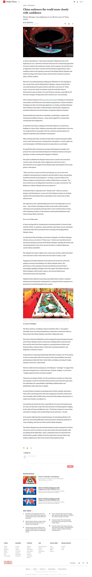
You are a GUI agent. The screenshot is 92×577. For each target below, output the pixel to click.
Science (5, 552)
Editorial (28, 546)
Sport (62, 549)
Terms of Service (62, 569)
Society (5, 548)
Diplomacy (6, 549)
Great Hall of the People (49, 100)
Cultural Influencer (42, 546)
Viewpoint (29, 554)
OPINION (29, 543)
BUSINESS (18, 543)
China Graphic (7, 556)
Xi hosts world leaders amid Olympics (48, 476)
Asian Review (30, 551)
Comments (17, 551)
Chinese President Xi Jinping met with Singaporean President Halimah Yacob (48, 488)
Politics (5, 546)
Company (17, 552)
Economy (17, 549)
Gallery (51, 549)
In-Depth (63, 546)
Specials (52, 551)
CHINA (25, 5)
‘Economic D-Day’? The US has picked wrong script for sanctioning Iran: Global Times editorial (62, 521)
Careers (35, 569)
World (62, 548)
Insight (16, 548)
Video (51, 546)
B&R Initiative (18, 554)
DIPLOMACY (31, 5)
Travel (39, 552)
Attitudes (40, 548)
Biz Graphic (17, 556)
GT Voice (17, 546)
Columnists (29, 556)
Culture (40, 549)
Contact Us (42, 569)
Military (5, 551)
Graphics (52, 548)
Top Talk (28, 552)
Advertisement (51, 569)
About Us (28, 569)
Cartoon (28, 557)
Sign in (81, 1)
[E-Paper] (74, 1)
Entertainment (41, 551)
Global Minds (30, 549)
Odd (5, 554)
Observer (29, 548)
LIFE (39, 543)
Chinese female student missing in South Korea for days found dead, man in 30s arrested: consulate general (36, 523)
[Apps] (76, 1)
